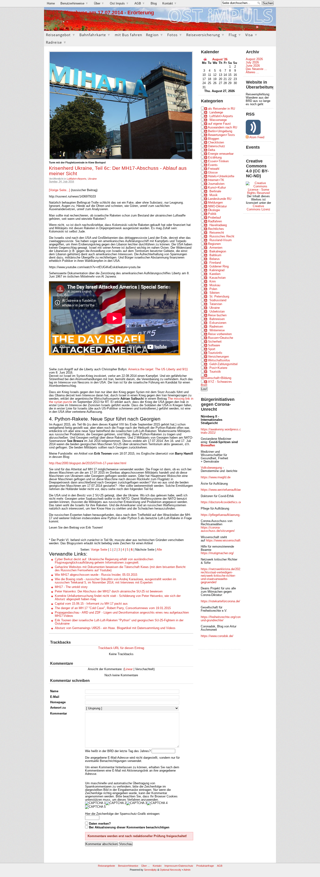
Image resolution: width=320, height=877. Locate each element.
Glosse (213, 172)
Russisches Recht (221, 236)
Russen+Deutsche (220, 338)
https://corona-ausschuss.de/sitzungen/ (218, 529)
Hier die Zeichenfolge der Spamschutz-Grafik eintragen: (122, 813)
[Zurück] (205, 59)
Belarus (214, 259)
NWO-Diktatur (217, 206)
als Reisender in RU (221, 108)
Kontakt (169, 3)
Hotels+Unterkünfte (221, 176)
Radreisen (216, 326)
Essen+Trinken (218, 161)
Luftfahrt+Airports (76, 178)
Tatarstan (215, 304)
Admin (186, 869)
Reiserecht (216, 232)
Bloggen (213, 138)
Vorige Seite (99, 549)
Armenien (215, 247)
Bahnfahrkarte (95, 34)
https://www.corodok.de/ (217, 636)
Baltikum (215, 255)
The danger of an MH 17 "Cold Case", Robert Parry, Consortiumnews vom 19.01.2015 (113, 608)
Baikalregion (217, 251)
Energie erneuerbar (221, 153)
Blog (154, 3)
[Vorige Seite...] (60, 190)
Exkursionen (217, 323)
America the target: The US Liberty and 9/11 (158, 369)
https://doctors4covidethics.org (222, 502)
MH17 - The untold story (71, 587)
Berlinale (215, 191)
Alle (159, 549)
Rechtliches (216, 229)
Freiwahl (213, 168)
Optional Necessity (170, 869)
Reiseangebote (106, 865)
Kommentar (58, 713)
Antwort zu (58, 707)
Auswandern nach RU (222, 127)
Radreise (56, 42)
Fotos (174, 34)
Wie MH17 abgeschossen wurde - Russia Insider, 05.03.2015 (96, 574)
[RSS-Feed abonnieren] (257, 27)
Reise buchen (217, 315)
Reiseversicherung (205, 34)
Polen (213, 289)
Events (213, 165)
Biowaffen (208, 445)
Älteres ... (252, 72)
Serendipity (150, 869)
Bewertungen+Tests (221, 135)
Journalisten (216, 183)
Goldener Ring (219, 266)
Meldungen (215, 202)
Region (155, 34)
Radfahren (215, 221)
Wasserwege (218, 120)
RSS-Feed (267, 27)
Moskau (214, 285)
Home (51, 3)
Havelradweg (218, 225)
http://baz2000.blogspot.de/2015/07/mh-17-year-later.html (87, 463)
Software (214, 345)
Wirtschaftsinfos (219, 360)
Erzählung (215, 157)
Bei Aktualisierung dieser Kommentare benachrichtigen (129, 827)
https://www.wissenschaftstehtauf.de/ (231, 540)
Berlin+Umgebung (220, 131)
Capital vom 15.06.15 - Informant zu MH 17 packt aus (91, 603)
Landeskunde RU (219, 199)
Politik (212, 214)
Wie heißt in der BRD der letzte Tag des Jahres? (118, 751)
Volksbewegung (211, 467)
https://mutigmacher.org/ (217, 553)
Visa (251, 34)
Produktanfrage (205, 865)
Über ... (145, 865)
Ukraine (92, 178)
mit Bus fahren (128, 34)
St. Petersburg (219, 296)
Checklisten (216, 142)
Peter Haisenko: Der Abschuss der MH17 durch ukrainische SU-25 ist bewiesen (109, 591)
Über (99, 3)
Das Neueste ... (256, 69)
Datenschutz (216, 146)
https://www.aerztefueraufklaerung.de (226, 489)
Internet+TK (216, 180)
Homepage (58, 702)
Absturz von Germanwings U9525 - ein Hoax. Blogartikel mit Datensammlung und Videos (115, 628)
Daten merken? (100, 823)
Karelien (214, 274)
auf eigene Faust (219, 123)
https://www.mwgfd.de (216, 477)
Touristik (215, 371)
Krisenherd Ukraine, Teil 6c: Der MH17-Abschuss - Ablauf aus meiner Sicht (118, 170)
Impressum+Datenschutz (178, 865)
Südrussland (217, 300)
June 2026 (253, 65)
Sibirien (214, 292)
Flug (235, 34)
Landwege (216, 112)
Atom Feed (256, 137)
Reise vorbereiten (220, 334)
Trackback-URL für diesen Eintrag (121, 648)
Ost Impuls (119, 3)
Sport (211, 349)
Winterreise (217, 330)
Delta (211, 150)
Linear (128, 669)
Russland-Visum (220, 240)
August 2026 (254, 59)
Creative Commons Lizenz (258, 208)
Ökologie (214, 210)
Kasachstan (217, 277)
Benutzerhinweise (74, 3)
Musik (213, 195)
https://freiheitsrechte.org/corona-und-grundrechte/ (223, 618)
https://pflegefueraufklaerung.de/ (223, 515)
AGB (139, 3)
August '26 (219, 59)
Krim (212, 281)
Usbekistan (217, 311)
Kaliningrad (216, 270)
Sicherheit (215, 341)
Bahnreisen (217, 319)
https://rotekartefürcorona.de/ (220, 601)
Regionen (214, 244)
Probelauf (214, 217)
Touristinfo (215, 353)
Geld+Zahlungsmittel (223, 364)
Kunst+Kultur (217, 187)
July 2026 (252, 62)
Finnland (215, 262)
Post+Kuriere (218, 368)
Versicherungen (218, 356)
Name (54, 691)
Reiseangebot (61, 34)
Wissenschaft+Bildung (216, 378)
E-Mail (54, 697)
